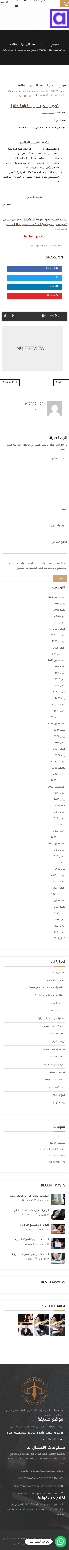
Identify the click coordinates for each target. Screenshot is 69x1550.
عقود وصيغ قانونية (39, 246)
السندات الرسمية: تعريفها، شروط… (29, 1254)
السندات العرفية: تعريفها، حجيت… (30, 1239)
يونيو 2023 (59, 799)
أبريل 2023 (59, 812)
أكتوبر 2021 (59, 888)
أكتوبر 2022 (59, 831)
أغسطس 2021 (56, 901)
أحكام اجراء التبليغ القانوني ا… (33, 1225)
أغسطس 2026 (56, 597)
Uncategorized (56, 246)
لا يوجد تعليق (57, 95)
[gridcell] (34, 1510)
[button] (60, 1541)
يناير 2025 (60, 698)
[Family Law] (25, 1330)
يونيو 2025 (59, 673)
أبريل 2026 (59, 616)
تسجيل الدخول (57, 1143)
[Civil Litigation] (25, 1319)
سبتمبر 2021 (58, 894)
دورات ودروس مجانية (54, 1049)
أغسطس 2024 (56, 724)
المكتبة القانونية (56, 1034)
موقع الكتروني (59, 542)
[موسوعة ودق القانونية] (59, 18)
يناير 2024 (60, 755)
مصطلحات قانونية (55, 1080)
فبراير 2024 (59, 749)
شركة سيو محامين (24, 1544)
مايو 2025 (60, 679)
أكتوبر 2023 (59, 774)
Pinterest (51, 295)
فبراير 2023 (59, 825)
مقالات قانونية (57, 1087)
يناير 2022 (60, 869)
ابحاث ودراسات (57, 1011)
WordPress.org (57, 1162)
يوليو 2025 (59, 667)
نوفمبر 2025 (58, 641)
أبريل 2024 (59, 743)
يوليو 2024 (59, 730)
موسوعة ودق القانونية (33, 91)
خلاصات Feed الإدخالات (52, 1149)
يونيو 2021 (59, 913)
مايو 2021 (60, 920)
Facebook (51, 268)
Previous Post (9, 382)
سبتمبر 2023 (58, 780)
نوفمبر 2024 (58, 705)
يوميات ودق (59, 1103)
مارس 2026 (59, 623)
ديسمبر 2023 (58, 762)
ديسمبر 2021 (58, 875)
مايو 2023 (60, 806)
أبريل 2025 (59, 686)
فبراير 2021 (59, 938)
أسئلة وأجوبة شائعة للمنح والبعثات (45, 988)
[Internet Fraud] (41, 1330)
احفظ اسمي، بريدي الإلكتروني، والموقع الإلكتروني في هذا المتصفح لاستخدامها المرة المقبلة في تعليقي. (37, 566)
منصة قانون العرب (53, 1439)
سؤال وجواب (58, 1057)
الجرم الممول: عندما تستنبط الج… (31, 1210)
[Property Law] (57, 1319)
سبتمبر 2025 (58, 654)
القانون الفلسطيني (54, 1026)
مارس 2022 (59, 856)
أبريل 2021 (59, 926)
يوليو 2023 (59, 793)
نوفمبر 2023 (58, 768)
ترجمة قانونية (58, 1041)
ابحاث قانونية (58, 1003)
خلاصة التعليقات (56, 1156)
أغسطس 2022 (56, 844)
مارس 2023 (59, 818)
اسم (64, 509)
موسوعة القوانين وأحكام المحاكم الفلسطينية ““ (34, 1433)
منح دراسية (59, 1095)
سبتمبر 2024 (58, 717)
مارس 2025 (59, 692)
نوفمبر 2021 (58, 882)
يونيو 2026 (59, 610)
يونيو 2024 (59, 736)
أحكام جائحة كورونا (55, 980)
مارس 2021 (59, 932)
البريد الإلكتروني (59, 525)
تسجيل (61, 1137)
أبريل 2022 (59, 850)
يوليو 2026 (59, 604)
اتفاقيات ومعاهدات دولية (51, 1018)
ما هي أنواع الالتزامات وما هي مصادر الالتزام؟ (30, 348)
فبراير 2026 (59, 629)
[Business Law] (41, 1319)
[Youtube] (16, 7)
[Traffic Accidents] (57, 1330)
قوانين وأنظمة (57, 1072)
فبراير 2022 (59, 863)
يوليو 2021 (59, 907)
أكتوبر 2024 (59, 711)
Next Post (61, 382)
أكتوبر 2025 (59, 648)
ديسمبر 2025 (58, 635)
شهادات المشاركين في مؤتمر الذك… (29, 1196)
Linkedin (52, 286)
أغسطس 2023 (56, 787)
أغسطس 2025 (56, 660)
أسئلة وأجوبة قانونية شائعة (50, 995)
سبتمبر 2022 (58, 837)
